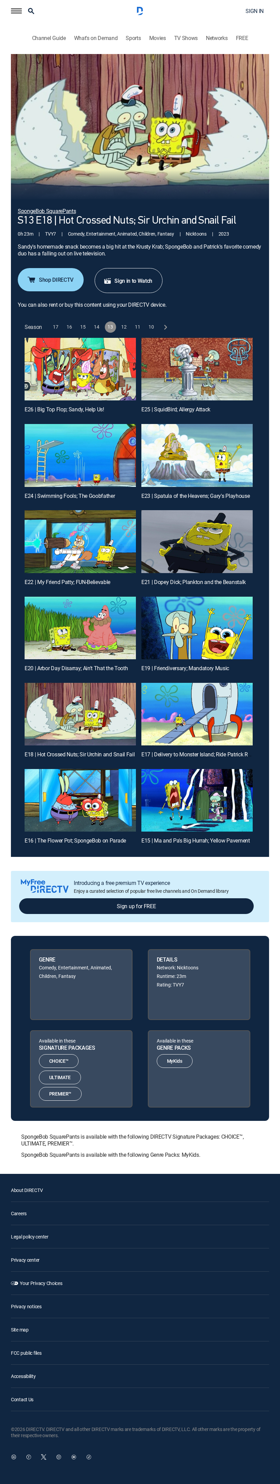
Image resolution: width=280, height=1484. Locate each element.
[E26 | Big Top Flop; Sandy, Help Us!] (80, 369)
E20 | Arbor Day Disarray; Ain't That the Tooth (76, 668)
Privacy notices (26, 1306)
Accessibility (23, 1376)
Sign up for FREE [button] (136, 906)
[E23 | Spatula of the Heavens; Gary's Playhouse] (197, 455)
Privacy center (25, 1260)
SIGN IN (255, 11)
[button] (16, 10)
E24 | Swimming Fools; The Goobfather (70, 496)
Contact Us (22, 1399)
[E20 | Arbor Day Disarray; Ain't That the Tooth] (80, 628)
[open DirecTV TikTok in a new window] (89, 1457)
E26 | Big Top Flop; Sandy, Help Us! (64, 409)
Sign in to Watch (133, 280)
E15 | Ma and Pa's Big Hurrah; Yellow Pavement (195, 840)
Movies (157, 38)
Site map (20, 1329)
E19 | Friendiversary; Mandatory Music (185, 668)
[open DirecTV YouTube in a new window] (73, 1457)
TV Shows (186, 38)
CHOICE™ (59, 1061)
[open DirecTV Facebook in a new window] (28, 1457)
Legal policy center (29, 1236)
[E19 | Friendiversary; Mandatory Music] (197, 628)
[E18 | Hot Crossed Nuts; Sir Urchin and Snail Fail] (80, 714)
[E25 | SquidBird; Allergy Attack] (197, 369)
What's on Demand (96, 38)
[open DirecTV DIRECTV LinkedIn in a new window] (13, 1457)
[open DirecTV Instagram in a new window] (58, 1457)
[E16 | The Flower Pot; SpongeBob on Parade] (80, 800)
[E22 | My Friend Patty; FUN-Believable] (80, 541)
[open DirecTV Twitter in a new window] (43, 1457)
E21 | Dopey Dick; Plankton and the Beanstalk (193, 582)
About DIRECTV (27, 1190)
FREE (242, 38)
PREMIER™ (60, 1093)
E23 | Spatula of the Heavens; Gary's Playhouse (195, 496)
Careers (19, 1213)
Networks (216, 38)
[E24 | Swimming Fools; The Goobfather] (80, 455)
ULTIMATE (60, 1077)
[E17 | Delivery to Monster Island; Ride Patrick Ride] (197, 714)
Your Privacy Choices (41, 1283)
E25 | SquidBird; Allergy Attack (175, 409)
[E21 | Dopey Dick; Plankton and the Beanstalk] (197, 541)
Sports (133, 38)
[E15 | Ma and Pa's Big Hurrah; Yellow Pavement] (197, 800)
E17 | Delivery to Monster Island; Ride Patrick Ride (198, 754)
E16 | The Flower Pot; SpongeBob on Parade (75, 840)
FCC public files (26, 1353)
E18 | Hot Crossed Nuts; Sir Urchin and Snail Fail (80, 754)
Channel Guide (49, 38)
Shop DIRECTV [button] (56, 279)
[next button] (165, 327)
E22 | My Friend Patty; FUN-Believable (67, 582)
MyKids (174, 1061)
